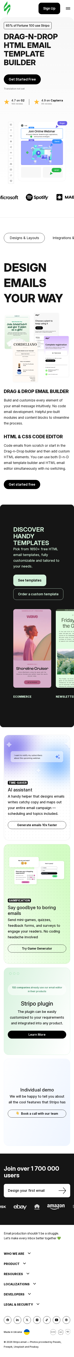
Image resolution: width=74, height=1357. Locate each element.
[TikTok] (47, 1320)
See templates (30, 580)
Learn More (37, 1034)
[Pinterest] (66, 1320)
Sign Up (49, 8)
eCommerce (22, 696)
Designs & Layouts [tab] (24, 238)
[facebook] (7, 1320)
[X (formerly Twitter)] (27, 1320)
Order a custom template (38, 594)
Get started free (22, 484)
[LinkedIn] (17, 1320)
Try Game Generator (37, 948)
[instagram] (37, 1320)
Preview (32, 658)
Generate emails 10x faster (37, 825)
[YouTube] (56, 1320)
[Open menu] (68, 8)
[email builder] (7, 8)
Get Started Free (22, 79)
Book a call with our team (39, 1113)
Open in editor (32, 641)
